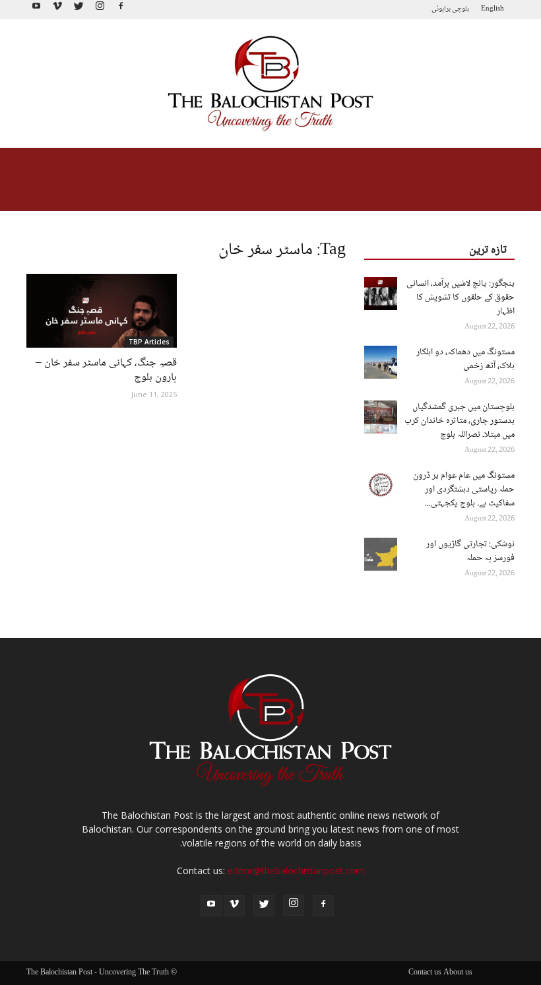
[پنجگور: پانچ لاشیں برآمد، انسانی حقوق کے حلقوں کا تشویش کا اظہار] (380, 293)
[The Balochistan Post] (270, 83)
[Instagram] (100, 9)
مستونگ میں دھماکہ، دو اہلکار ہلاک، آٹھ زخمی (465, 359)
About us (457, 973)
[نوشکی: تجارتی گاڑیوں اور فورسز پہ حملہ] (380, 554)
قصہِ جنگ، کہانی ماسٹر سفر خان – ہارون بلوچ (106, 370)
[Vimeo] (57, 9)
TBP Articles (149, 341)
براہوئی (441, 9)
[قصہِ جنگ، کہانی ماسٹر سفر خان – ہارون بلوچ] (101, 311)
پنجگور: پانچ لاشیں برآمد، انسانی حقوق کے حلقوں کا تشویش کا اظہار (460, 297)
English (492, 9)
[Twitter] (78, 9)
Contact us (424, 973)
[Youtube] (36, 9)
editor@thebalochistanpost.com (296, 870)
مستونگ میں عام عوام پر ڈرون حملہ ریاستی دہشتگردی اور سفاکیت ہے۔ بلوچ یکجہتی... (464, 489)
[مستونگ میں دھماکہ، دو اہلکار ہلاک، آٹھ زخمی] (380, 362)
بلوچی (460, 9)
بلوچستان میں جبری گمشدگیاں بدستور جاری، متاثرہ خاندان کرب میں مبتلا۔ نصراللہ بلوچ (459, 421)
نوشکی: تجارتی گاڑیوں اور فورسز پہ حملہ (470, 551)
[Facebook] (121, 9)
